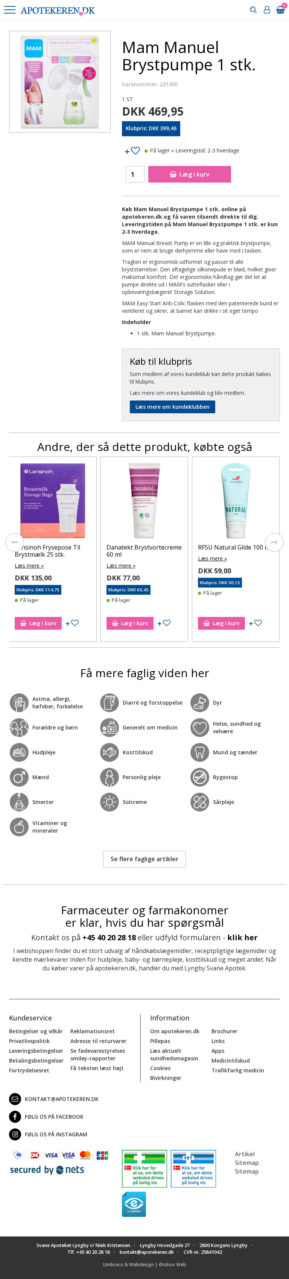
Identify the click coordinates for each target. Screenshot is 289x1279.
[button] (9, 9)
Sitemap (247, 1171)
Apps (217, 1050)
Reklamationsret (92, 1031)
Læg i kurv (194, 174)
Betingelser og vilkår (36, 1031)
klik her (242, 937)
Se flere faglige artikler (144, 859)
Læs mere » (29, 565)
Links (218, 1041)
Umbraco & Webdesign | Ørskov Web (144, 1264)
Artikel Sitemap (247, 1158)
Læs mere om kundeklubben (172, 406)
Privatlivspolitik (29, 1041)
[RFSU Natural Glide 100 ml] (236, 502)
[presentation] (14, 542)
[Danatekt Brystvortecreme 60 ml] (144, 502)
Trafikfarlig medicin (237, 1070)
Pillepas (160, 1041)
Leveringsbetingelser (36, 1050)
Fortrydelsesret (29, 1070)
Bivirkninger (165, 1077)
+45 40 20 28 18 (109, 937)
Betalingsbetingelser (36, 1060)
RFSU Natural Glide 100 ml (234, 547)
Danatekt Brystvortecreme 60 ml (144, 551)
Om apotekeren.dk (174, 1031)
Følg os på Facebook (54, 1116)
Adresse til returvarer (98, 1041)
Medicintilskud (230, 1060)
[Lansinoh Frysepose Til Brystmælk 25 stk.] (52, 502)
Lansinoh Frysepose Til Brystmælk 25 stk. (47, 551)
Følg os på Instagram (56, 1134)
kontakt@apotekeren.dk (62, 1098)
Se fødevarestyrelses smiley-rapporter (97, 1054)
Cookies (160, 1068)
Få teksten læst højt (97, 1068)
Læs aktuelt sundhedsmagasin (174, 1054)
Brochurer (224, 1031)
